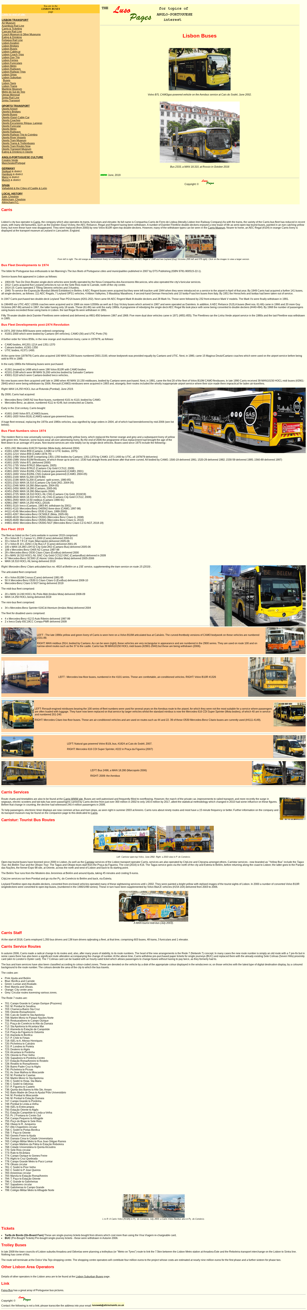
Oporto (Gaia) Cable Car (15, 117)
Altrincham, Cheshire (14, 199)
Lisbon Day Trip (11, 57)
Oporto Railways (11, 131)
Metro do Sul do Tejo (13, 92)
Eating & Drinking (12, 37)
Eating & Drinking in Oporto (17, 152)
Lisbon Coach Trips (13, 54)
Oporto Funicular (11, 126)
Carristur (89, 862)
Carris (36, 222)
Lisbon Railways (11, 69)
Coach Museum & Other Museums (21, 34)
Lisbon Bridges (10, 46)
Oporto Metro (9, 129)
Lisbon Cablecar (11, 51)
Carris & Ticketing (12, 28)
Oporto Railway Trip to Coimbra (19, 134)
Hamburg (7, 174)
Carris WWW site (73, 799)
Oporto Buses (9, 114)
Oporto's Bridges (11, 111)
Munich (6, 180)
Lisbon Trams (9, 86)
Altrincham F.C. (10, 202)
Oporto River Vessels (14, 137)
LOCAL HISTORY (12, 193)
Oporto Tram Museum (14, 140)
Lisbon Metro (9, 66)
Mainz (5, 177)
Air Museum (8, 23)
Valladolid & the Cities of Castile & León (24, 188)
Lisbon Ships (9, 74)
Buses (6, 80)
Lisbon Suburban (11, 77)
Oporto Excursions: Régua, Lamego (22, 123)
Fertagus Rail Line (12, 40)
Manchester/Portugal (13, 163)
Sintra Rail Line (10, 97)
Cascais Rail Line (12, 31)
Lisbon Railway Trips (14, 71)
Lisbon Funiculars (12, 63)
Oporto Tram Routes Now (16, 146)
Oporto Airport (9, 108)
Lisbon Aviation (10, 43)
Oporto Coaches (11, 120)
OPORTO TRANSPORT (16, 106)
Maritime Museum (12, 89)
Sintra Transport (11, 100)
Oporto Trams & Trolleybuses (18, 143)
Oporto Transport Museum (16, 149)
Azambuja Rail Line (13, 25)
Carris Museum (216, 227)
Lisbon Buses (9, 48)
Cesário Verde (10, 160)
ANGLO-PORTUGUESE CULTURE (22, 157)
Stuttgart (6, 171)
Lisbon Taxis (9, 83)
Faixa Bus (7, 1290)
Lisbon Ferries (10, 60)
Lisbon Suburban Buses (89, 1276)
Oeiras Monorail (11, 94)
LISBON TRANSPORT (15, 20)
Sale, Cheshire (10, 196)
